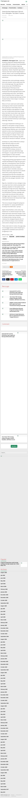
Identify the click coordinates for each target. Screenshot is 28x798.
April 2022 (3, 717)
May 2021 (3, 747)
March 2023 (3, 686)
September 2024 (5, 636)
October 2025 (4, 600)
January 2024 (4, 658)
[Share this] (4, 279)
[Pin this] (12, 279)
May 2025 (3, 614)
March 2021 (3, 753)
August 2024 (4, 639)
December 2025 (4, 594)
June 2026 (3, 578)
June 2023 (3, 678)
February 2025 (4, 622)
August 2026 (4, 572)
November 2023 (4, 664)
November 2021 (4, 731)
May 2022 (3, 714)
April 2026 (3, 583)
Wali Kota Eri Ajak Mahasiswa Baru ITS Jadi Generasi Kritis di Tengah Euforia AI (17, 316)
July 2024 (3, 642)
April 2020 (3, 783)
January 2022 (4, 725)
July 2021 (3, 742)
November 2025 (4, 597)
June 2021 (3, 745)
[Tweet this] (8, 279)
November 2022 (4, 697)
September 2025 (5, 603)
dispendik (11, 236)
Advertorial (13, 796)
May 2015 (3, 792)
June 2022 (3, 711)
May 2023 (3, 681)
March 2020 (3, 786)
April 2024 (3, 650)
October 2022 (4, 700)
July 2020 (3, 775)
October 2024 (4, 633)
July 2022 (3, 708)
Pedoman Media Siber (5, 796)
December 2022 (4, 694)
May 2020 (3, 781)
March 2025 (3, 619)
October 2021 (4, 733)
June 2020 (3, 778)
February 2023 (4, 689)
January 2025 (4, 625)
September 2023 (5, 669)
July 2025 (3, 608)
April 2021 (3, 750)
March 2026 (3, 586)
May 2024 (3, 647)
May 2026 (3, 580)
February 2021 (4, 756)
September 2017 (5, 789)
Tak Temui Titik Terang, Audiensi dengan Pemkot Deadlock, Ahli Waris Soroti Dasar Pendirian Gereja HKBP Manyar (12, 252)
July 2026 (3, 575)
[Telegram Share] (16, 279)
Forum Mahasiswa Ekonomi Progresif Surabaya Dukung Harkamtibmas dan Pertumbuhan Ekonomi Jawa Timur (16, 311)
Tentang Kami (19, 794)
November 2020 (4, 764)
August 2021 (4, 739)
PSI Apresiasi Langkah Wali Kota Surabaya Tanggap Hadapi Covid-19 (20, 273)
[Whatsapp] (20, 279)
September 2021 (5, 736)
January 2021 (4, 758)
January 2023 (4, 692)
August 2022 (4, 706)
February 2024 (4, 656)
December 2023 (4, 661)
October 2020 (4, 767)
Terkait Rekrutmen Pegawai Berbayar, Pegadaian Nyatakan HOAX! (7, 273)
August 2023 (4, 672)
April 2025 (3, 617)
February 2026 (4, 589)
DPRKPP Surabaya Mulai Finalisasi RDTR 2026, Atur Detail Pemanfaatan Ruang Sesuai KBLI (18, 304)
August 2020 (4, 772)
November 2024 (4, 631)
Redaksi (12, 794)
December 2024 (4, 628)
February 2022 (4, 722)
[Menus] (26, 1)
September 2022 (5, 703)
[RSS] (11, 267)
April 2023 (3, 683)
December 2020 (4, 761)
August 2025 (4, 606)
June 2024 (3, 644)
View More (14, 446)
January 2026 (4, 592)
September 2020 (5, 770)
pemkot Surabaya (20, 236)
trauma (4, 238)
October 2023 (4, 667)
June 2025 (3, 611)
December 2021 (4, 728)
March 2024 (3, 653)
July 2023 (3, 675)
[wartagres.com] (5, 1)
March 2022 (3, 719)
